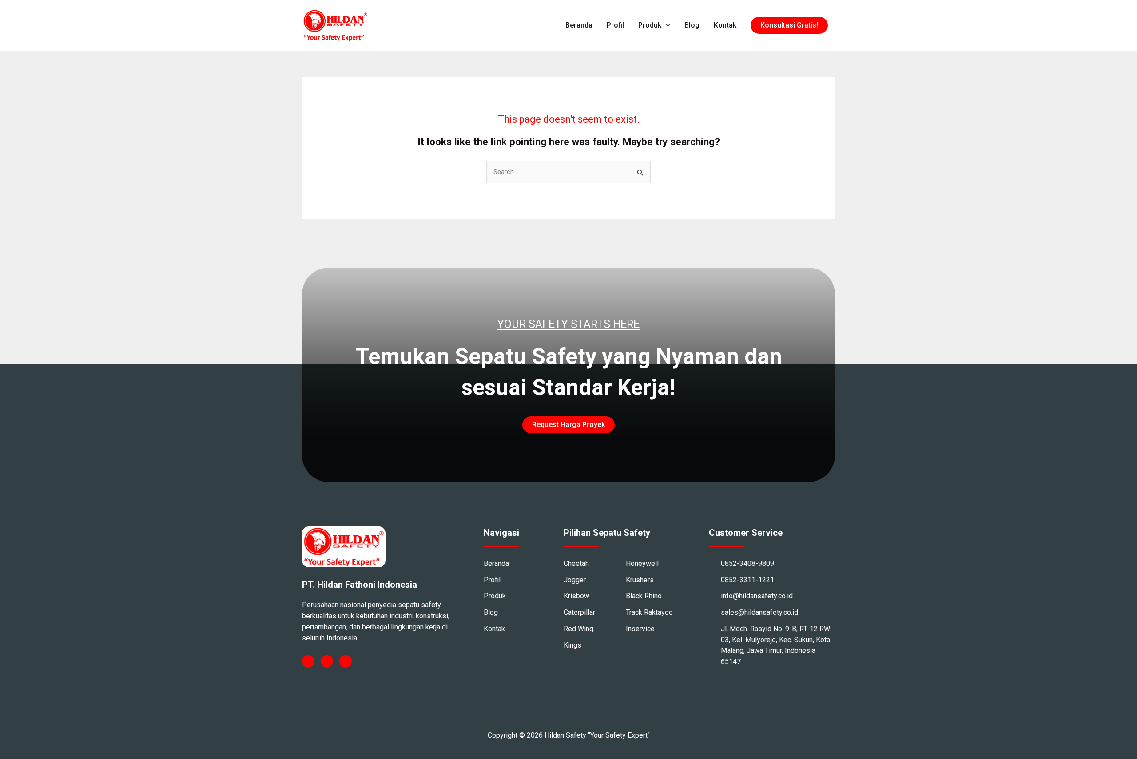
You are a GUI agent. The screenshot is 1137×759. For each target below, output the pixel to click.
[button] (789, 25)
